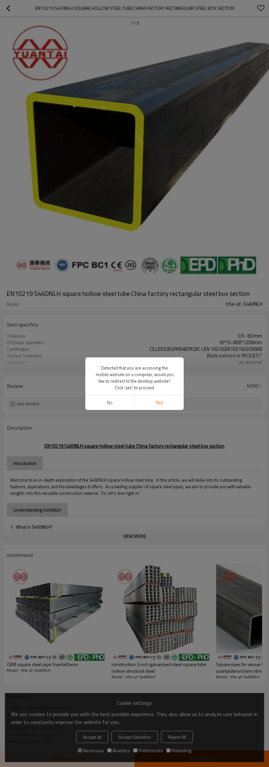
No (110, 402)
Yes (159, 402)
